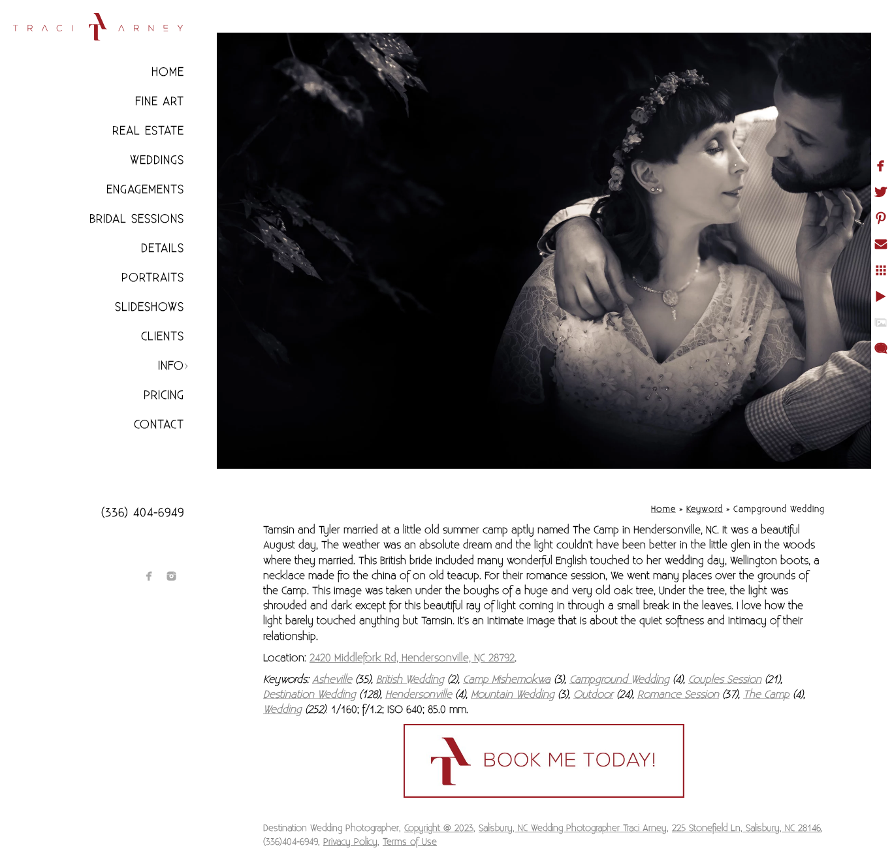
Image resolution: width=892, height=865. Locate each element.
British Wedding (410, 679)
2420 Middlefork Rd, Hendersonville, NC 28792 (412, 658)
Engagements (145, 189)
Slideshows (149, 307)
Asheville (332, 679)
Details (162, 248)
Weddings (157, 160)
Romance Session (678, 694)
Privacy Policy (350, 842)
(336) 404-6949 (142, 512)
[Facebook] (149, 576)
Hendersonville (418, 694)
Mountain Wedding (512, 694)
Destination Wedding (309, 694)
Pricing (164, 395)
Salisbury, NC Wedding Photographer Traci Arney (573, 828)
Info (171, 365)
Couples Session (724, 679)
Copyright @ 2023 (438, 828)
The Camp (766, 694)
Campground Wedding (619, 679)
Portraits (152, 277)
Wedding (282, 709)
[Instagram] (171, 576)
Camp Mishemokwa (506, 679)
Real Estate (148, 130)
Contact (159, 424)
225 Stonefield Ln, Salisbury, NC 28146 (746, 828)
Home (167, 72)
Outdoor (593, 694)
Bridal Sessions (136, 219)
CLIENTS (162, 336)
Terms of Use (410, 842)
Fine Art (159, 101)
